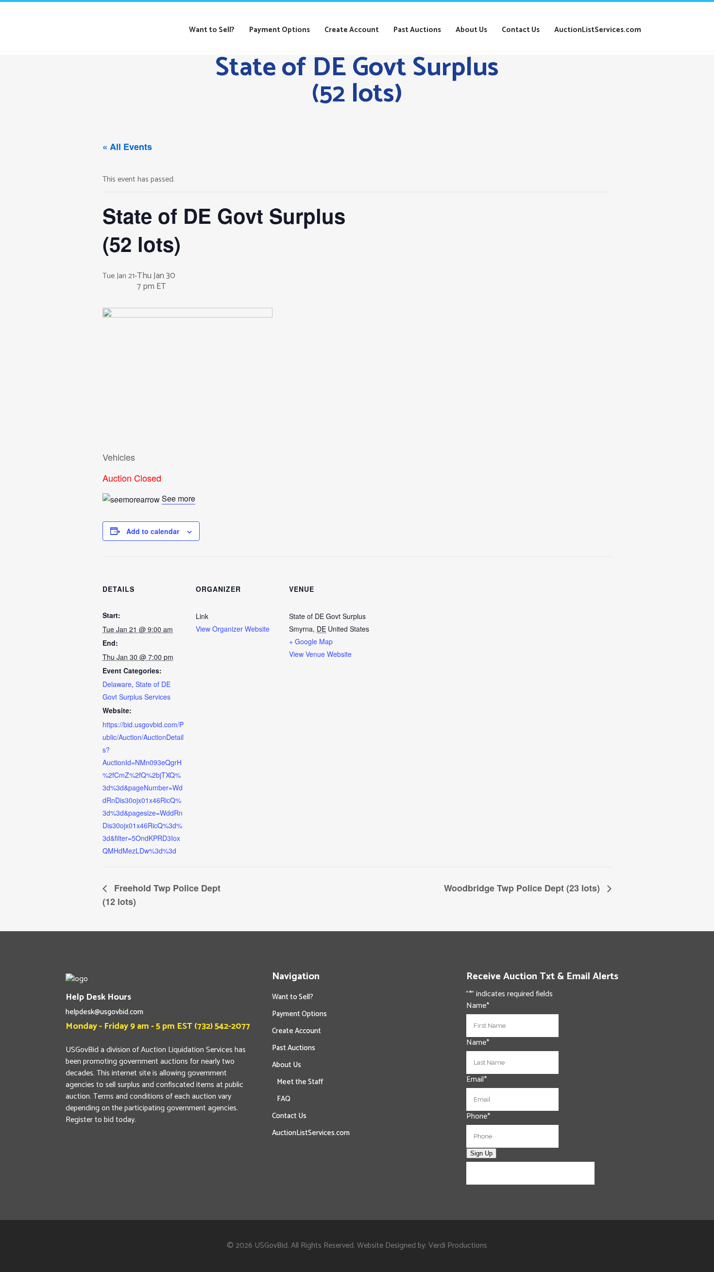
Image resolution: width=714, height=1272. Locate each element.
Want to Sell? (292, 997)
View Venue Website (320, 654)
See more (178, 498)
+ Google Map (311, 641)
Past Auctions (293, 1048)
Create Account (296, 1031)
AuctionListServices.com (311, 1133)
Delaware (117, 684)
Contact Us (289, 1116)
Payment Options (299, 1014)
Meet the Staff (300, 1082)
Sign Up (481, 1153)
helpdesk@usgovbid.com (104, 1012)
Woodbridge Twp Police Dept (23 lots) (523, 888)
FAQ (283, 1099)
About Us (286, 1065)
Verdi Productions (457, 1245)
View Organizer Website (233, 629)
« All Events (127, 146)
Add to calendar (152, 531)
